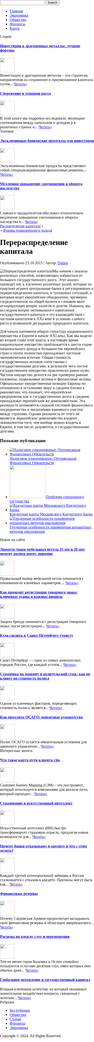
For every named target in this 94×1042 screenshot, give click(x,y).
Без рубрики (20, 1010)
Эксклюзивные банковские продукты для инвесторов (47, 141)
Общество (18, 20)
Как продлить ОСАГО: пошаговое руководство (41, 717)
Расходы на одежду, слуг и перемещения (35, 936)
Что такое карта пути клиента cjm (30, 760)
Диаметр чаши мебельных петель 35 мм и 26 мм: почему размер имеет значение (42, 551)
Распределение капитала (20, 226)
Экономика (19, 15)
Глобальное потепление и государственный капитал (45, 980)
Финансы (17, 24)
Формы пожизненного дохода (27, 230)
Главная (16, 11)
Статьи (15, 1019)
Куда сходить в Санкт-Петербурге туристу (36, 635)
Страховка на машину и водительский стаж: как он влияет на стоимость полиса (45, 676)
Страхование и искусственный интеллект (36, 803)
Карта (14, 28)
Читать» (20, 84)
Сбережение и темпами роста (25, 93)
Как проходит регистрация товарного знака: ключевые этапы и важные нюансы (38, 594)
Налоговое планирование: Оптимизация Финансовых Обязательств (43, 460)
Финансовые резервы (19, 894)
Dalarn (63, 263)
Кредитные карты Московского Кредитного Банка (51, 514)
